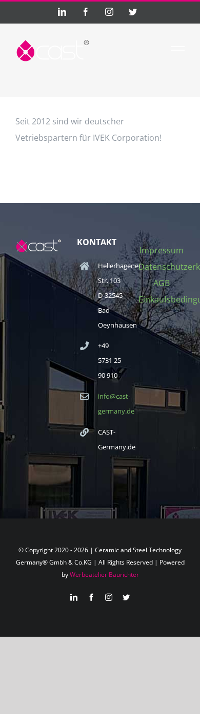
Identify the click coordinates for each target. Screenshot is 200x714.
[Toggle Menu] (177, 50)
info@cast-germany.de (110, 404)
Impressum (161, 250)
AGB (161, 283)
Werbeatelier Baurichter (104, 574)
